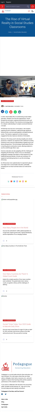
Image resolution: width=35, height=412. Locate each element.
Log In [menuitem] (3, 2)
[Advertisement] (17, 55)
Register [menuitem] (8, 2)
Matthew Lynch (10, 106)
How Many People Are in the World (15, 228)
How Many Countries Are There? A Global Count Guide (15, 275)
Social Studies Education (9, 223)
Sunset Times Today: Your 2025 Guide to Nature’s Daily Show (17, 325)
